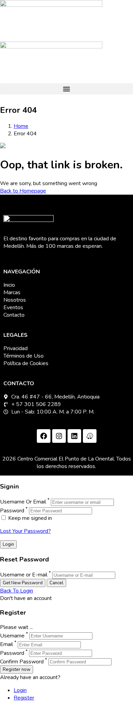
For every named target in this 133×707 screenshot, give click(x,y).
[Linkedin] (74, 436)
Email (6, 644)
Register (24, 698)
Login (20, 690)
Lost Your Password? (25, 531)
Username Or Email (23, 502)
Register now (16, 669)
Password (12, 510)
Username (12, 636)
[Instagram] (59, 436)
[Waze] (90, 436)
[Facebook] (43, 436)
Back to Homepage (23, 191)
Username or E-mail (23, 575)
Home (21, 126)
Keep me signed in (29, 518)
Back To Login (16, 591)
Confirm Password (22, 661)
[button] (66, 88)
